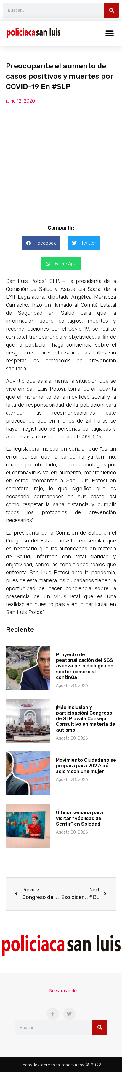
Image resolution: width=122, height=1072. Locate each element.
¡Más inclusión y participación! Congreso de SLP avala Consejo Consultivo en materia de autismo (85, 719)
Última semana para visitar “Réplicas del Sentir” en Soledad (79, 818)
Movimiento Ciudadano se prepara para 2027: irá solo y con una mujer (86, 765)
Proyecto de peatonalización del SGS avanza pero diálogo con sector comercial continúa (84, 666)
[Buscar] (111, 10)
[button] (109, 33)
